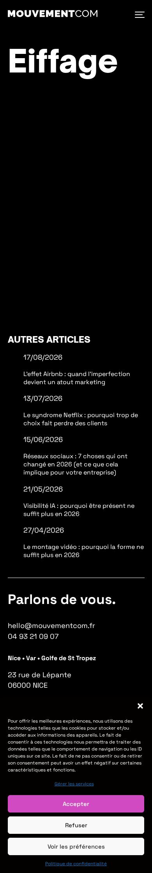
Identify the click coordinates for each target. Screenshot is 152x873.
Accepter (76, 803)
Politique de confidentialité (76, 864)
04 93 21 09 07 (33, 636)
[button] (140, 706)
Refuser (76, 825)
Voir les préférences (76, 846)
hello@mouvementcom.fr (51, 625)
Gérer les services (74, 784)
